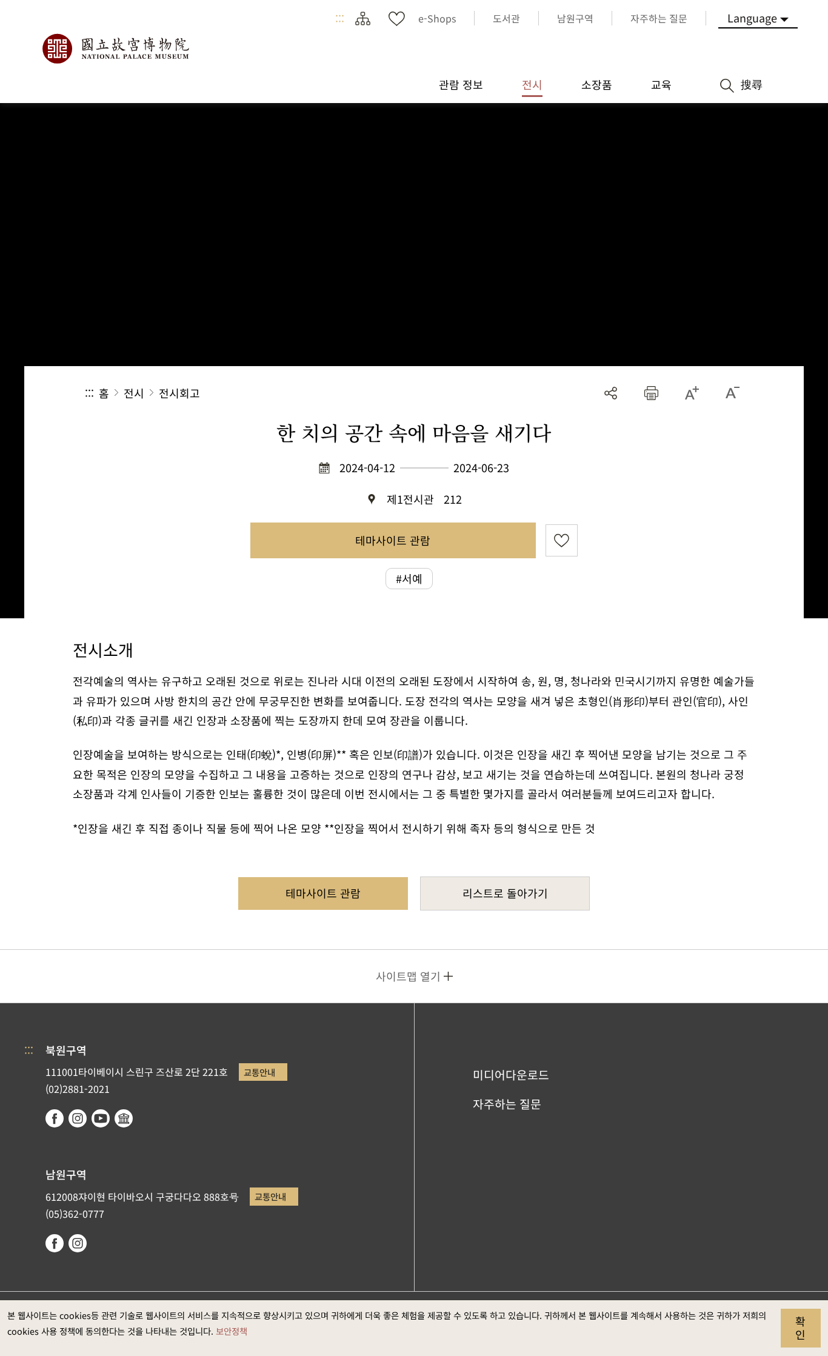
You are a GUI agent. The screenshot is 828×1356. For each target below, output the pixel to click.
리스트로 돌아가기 (505, 893)
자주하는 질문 (507, 1103)
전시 (134, 393)
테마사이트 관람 (392, 540)
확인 (800, 1327)
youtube (101, 1118)
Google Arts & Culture (124, 1118)
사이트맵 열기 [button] (408, 976)
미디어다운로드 (511, 1074)
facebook (54, 1118)
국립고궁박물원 (115, 48)
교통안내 (259, 1072)
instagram (77, 1118)
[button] (651, 393)
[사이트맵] (362, 18)
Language (752, 17)
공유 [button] (610, 393)
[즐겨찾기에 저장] (562, 540)
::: (339, 18)
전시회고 (179, 393)
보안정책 (231, 1330)
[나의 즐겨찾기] (396, 18)
